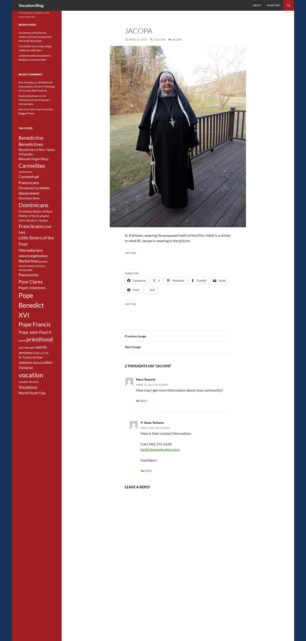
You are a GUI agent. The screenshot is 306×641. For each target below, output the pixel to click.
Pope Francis (35, 324)
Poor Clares (31, 282)
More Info (273, 5)
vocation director (29, 381)
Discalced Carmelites (34, 188)
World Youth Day (32, 393)
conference (25, 171)
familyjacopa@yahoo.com (160, 449)
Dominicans (33, 205)
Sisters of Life (40, 353)
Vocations (28, 387)
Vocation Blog (31, 5)
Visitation (26, 368)
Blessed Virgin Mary (34, 159)
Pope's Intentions (32, 288)
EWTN (22, 220)
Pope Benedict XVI (31, 305)
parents (43, 261)
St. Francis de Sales (31, 357)
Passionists (29, 275)
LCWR (47, 227)
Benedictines (31, 144)
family (31, 220)
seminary (26, 353)
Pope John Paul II (35, 332)
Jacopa (177, 39)
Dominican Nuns (29, 198)
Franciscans (31, 226)
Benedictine (31, 138)
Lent (22, 232)
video (47, 362)
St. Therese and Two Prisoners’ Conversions (35, 100)
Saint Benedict (27, 347)
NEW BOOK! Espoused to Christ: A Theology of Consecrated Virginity (37, 86)
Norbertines (29, 261)
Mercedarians (31, 250)
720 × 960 (159, 39)
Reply (144, 400)
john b (22, 109)
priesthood (39, 339)
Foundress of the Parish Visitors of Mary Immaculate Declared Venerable (35, 37)
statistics (25, 362)
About (257, 5)
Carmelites (32, 165)
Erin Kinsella (26, 82)
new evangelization (33, 256)
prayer (22, 340)
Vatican (38, 362)
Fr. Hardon (41, 220)
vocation (31, 375)
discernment (29, 193)
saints (41, 346)
